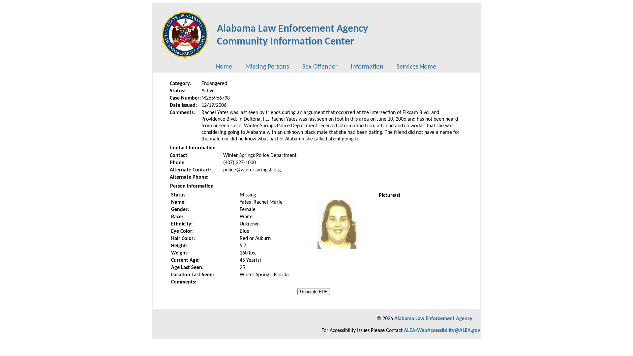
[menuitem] (224, 67)
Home (224, 67)
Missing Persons (267, 67)
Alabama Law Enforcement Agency (433, 318)
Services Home (416, 67)
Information (367, 67)
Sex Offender (320, 67)
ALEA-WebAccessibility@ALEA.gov (442, 330)
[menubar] (326, 67)
